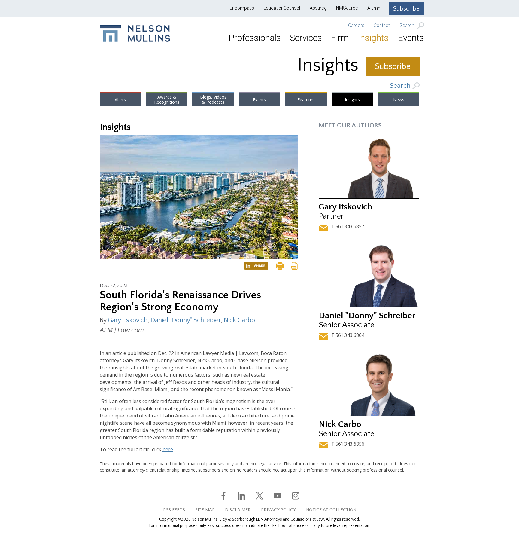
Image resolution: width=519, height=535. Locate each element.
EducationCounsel (281, 8)
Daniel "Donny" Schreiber (185, 320)
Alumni (374, 8)
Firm (340, 37)
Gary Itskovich (127, 320)
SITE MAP (205, 509)
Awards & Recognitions (166, 99)
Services (306, 37)
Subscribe (406, 8)
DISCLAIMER (238, 509)
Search (407, 26)
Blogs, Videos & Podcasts (213, 99)
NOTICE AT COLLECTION (331, 509)
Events (411, 37)
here (167, 449)
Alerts (120, 99)
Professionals (255, 37)
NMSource (347, 8)
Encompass (242, 8)
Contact (382, 25)
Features (305, 99)
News (398, 99)
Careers (356, 25)
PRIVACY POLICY (278, 509)
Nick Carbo (239, 320)
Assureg (318, 8)
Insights (373, 37)
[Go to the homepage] (135, 33)
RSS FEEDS (174, 509)
